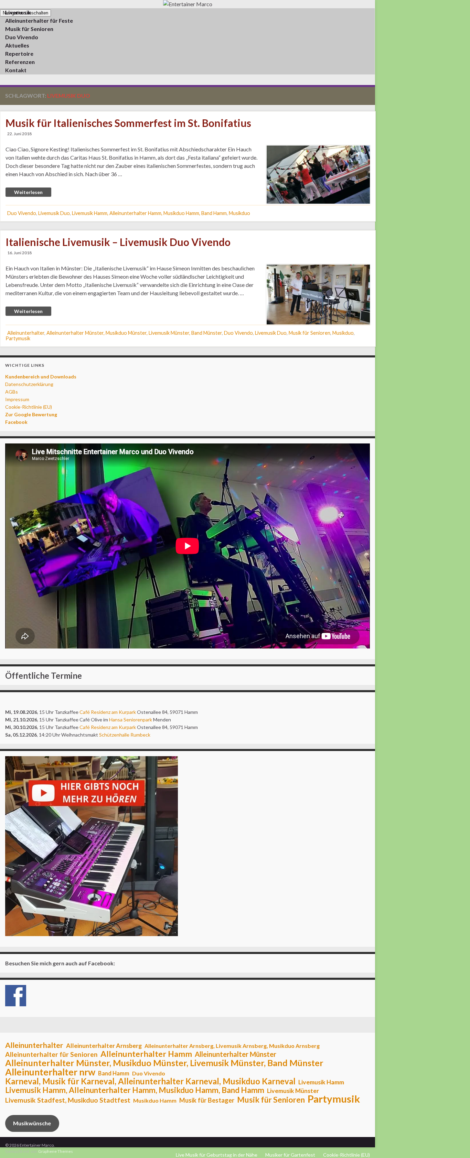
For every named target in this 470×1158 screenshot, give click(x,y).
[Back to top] (454, 1142)
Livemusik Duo (54, 213)
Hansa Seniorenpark (130, 719)
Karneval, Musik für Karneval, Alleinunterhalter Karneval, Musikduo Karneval (150, 1081)
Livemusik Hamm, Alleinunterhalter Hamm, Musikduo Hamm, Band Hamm (149, 213)
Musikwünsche (32, 1123)
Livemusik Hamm (321, 1082)
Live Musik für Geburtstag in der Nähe (216, 1155)
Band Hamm (113, 1073)
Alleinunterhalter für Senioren (51, 1054)
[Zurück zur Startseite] (187, 4)
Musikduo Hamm (155, 1100)
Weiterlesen (28, 192)
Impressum (17, 399)
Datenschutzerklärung (29, 384)
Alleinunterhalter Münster (235, 1054)
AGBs (11, 392)
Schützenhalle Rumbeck (124, 735)
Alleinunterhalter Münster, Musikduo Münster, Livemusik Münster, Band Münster (134, 333)
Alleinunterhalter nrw (50, 1072)
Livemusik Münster (293, 1090)
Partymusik (18, 338)
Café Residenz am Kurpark (107, 712)
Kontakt (15, 70)
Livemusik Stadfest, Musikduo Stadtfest (67, 1100)
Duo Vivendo (21, 213)
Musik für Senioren (309, 333)
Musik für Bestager (206, 1100)
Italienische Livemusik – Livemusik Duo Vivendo (118, 242)
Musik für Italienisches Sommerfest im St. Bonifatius (128, 123)
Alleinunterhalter (25, 333)
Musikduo (239, 213)
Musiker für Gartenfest (290, 1155)
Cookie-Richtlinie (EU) (28, 407)
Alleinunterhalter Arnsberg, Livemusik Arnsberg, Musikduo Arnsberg (232, 1045)
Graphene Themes (55, 1151)
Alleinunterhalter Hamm (146, 1054)
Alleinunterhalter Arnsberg (104, 1045)
